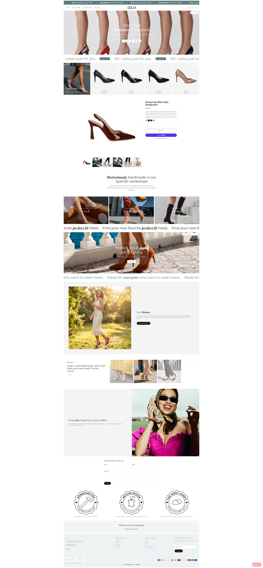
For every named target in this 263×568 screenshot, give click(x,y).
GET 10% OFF (146, 299)
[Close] (159, 265)
